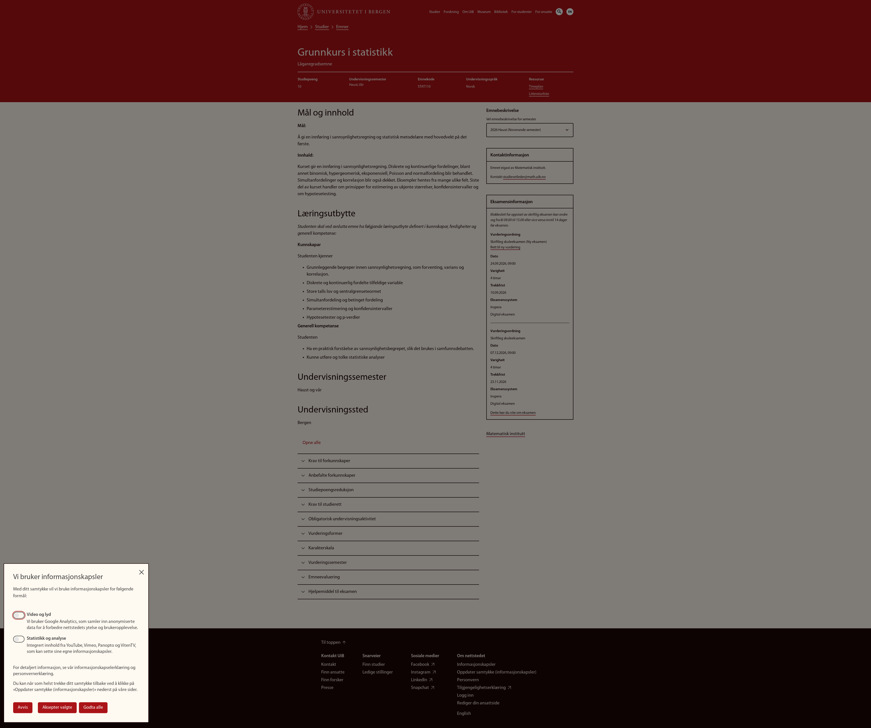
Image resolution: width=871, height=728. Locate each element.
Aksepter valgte (57, 707)
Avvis (23, 707)
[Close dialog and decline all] (141, 570)
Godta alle (93, 707)
